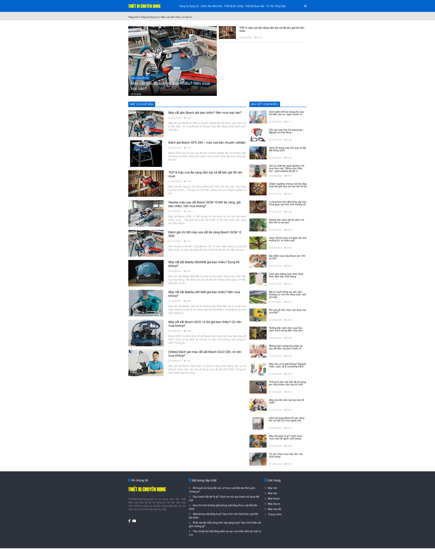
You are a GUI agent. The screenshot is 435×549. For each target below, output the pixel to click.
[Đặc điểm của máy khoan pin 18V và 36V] (258, 260)
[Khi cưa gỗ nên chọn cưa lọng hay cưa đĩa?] (258, 314)
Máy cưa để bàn (140, 77)
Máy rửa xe (274, 503)
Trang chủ (133, 17)
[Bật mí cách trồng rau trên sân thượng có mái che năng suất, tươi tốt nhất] (258, 296)
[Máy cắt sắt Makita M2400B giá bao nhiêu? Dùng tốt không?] (146, 273)
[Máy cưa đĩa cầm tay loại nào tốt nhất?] (258, 404)
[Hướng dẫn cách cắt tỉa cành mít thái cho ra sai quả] (258, 224)
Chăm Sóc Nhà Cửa (211, 6)
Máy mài (272, 488)
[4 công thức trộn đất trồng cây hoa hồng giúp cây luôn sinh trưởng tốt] (258, 206)
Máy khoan (274, 498)
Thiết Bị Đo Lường (233, 6)
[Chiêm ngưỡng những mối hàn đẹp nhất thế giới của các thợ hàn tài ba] (258, 188)
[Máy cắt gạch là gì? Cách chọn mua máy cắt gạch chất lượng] (258, 440)
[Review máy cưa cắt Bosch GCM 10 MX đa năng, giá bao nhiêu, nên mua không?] (146, 213)
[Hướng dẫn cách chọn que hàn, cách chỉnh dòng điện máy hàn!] (258, 332)
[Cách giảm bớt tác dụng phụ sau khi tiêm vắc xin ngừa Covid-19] (258, 116)
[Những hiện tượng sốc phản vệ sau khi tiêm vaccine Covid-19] (258, 350)
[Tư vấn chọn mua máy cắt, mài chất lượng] (258, 458)
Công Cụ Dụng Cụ (189, 6)
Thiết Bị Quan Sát (254, 6)
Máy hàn (272, 493)
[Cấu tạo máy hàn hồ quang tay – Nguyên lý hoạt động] (258, 134)
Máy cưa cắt (167, 17)
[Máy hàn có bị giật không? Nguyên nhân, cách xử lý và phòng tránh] (258, 368)
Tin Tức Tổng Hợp (275, 6)
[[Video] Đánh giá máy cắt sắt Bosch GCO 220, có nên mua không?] (146, 362)
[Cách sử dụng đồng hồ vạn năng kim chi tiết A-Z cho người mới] (258, 422)
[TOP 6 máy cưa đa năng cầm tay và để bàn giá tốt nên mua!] (227, 32)
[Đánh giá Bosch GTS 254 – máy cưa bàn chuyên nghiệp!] (146, 153)
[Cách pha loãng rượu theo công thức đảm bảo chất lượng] (258, 278)
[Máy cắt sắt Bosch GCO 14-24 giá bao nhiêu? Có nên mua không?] (146, 332)
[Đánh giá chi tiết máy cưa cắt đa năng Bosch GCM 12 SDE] (146, 243)
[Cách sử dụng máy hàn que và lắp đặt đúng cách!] (258, 152)
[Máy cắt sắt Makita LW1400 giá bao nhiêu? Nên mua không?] (146, 302)
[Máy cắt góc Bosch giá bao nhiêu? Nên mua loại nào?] (172, 60)
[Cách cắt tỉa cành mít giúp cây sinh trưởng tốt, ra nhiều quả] (258, 242)
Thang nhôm (275, 514)
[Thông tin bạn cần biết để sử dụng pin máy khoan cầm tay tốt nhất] (258, 386)
